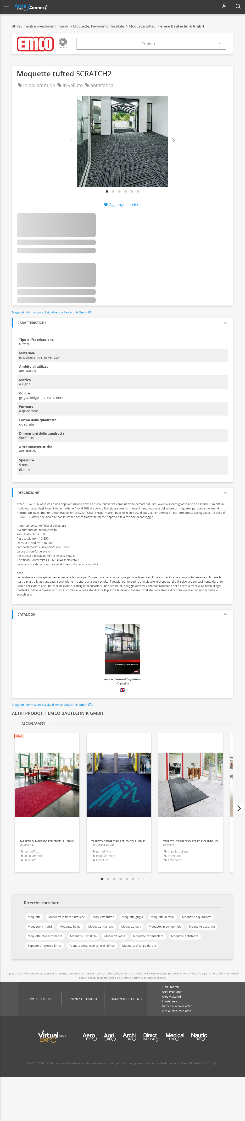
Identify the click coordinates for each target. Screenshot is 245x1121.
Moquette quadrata (202, 926)
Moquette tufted (103, 917)
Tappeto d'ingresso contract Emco (92, 946)
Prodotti (148, 43)
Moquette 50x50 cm (83, 936)
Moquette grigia (132, 917)
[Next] (173, 140)
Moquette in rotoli (162, 917)
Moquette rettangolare (148, 936)
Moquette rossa (114, 936)
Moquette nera (131, 926)
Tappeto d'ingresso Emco (44, 946)
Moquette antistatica (185, 936)
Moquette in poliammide (165, 926)
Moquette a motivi (40, 926)
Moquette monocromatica (45, 936)
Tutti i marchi (170, 987)
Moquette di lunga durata (139, 946)
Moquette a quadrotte (196, 917)
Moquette (34, 917)
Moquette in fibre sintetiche (66, 917)
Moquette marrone (101, 926)
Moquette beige (70, 926)
